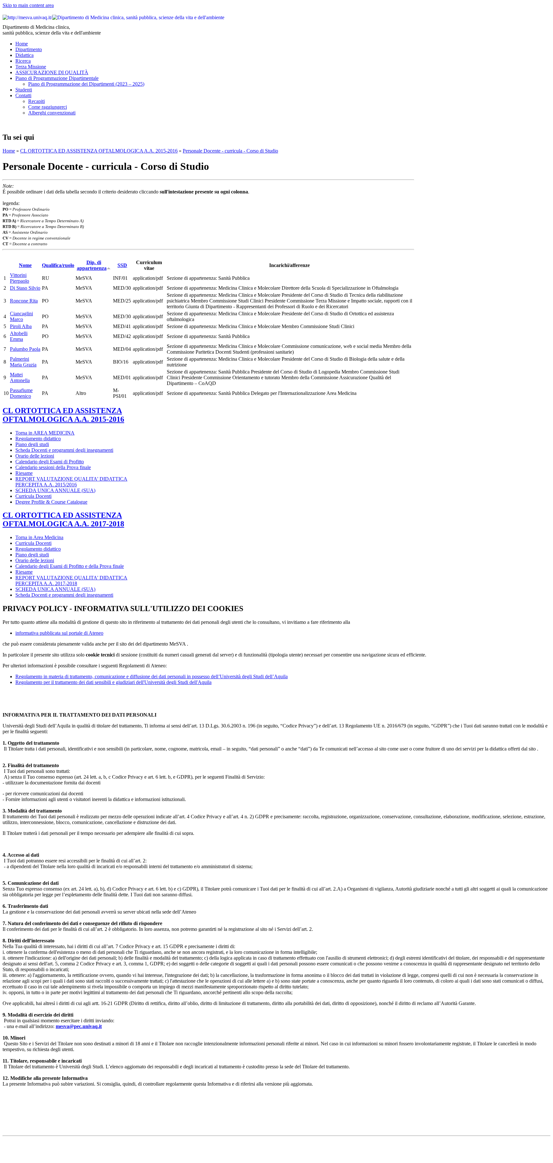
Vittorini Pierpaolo (19, 278)
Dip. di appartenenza (92, 265)
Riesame (24, 473)
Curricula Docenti (33, 496)
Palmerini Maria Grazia (23, 361)
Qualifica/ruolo (58, 265)
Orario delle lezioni (34, 456)
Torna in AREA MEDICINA (45, 433)
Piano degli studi (32, 444)
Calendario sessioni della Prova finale (53, 467)
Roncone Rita (24, 300)
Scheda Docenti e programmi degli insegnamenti (64, 450)
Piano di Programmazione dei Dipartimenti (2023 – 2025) (86, 84)
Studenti (23, 89)
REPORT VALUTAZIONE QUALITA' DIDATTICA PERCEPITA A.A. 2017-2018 (71, 580)
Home (21, 43)
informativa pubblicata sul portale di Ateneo (59, 633)
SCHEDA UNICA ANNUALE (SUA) (55, 490)
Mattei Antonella (20, 377)
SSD (122, 265)
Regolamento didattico (38, 438)
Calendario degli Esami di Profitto (49, 461)
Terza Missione (30, 66)
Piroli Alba (21, 326)
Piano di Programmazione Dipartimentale (57, 78)
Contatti (23, 95)
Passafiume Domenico (21, 393)
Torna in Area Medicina (39, 537)
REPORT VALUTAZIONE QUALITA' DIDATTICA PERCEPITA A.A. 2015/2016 (71, 481)
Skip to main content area (28, 5)
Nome (25, 265)
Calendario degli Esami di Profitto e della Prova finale (69, 566)
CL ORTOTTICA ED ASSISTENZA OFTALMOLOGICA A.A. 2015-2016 (99, 150)
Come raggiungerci (47, 107)
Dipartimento (28, 49)
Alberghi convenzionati (52, 112)
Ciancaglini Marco (21, 316)
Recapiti (36, 101)
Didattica (24, 55)
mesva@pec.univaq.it (79, 1026)
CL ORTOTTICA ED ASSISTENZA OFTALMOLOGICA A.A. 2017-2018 (63, 519)
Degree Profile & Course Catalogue (51, 502)
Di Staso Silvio (25, 288)
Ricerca (23, 61)
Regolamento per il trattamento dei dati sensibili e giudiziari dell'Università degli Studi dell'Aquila (113, 682)
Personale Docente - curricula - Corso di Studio (230, 150)
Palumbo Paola (25, 349)
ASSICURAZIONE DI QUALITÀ (51, 72)
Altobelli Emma (19, 336)
